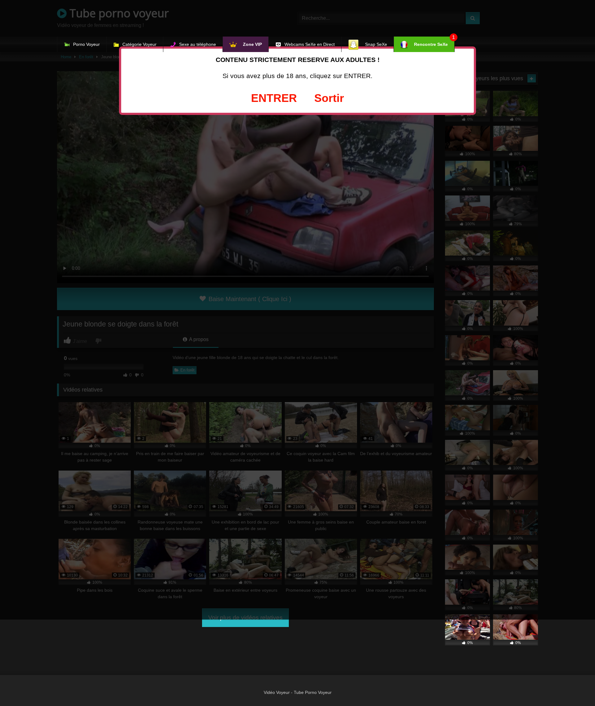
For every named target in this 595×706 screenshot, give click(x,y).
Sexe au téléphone (197, 44)
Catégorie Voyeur (139, 44)
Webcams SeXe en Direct (309, 44)
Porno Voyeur (86, 44)
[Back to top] (576, 688)
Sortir (329, 98)
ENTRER (274, 98)
